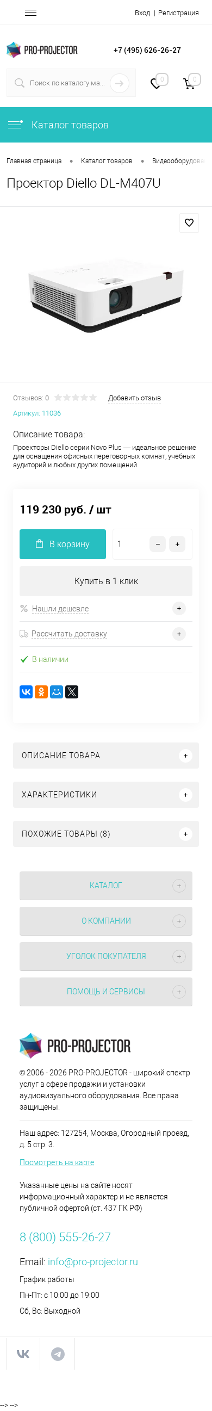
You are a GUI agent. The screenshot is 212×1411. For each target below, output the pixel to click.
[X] (71, 691)
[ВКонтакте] (26, 691)
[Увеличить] (106, 296)
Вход (142, 13)
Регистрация (178, 13)
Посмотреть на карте (57, 1162)
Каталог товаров (69, 125)
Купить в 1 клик (106, 581)
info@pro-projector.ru (93, 1261)
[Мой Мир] (56, 691)
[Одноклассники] (41, 691)
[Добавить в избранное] (189, 223)
